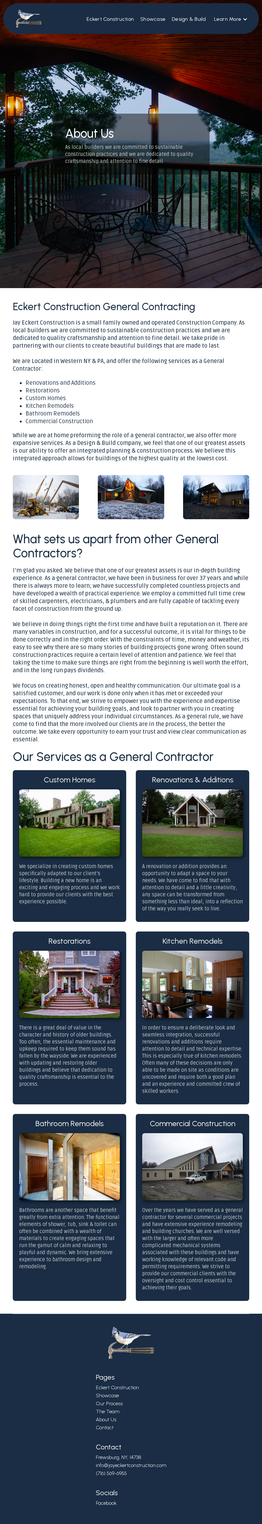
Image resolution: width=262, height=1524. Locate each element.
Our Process (109, 1403)
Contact (104, 1427)
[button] (231, 19)
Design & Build (189, 19)
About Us (106, 1419)
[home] (26, 19)
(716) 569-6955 (111, 1473)
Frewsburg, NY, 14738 (118, 1457)
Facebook (106, 1503)
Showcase (153, 19)
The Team (107, 1411)
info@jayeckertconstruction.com (131, 1465)
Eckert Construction (110, 19)
